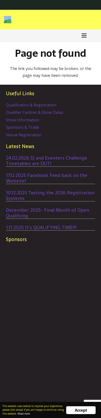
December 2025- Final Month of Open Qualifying (47, 213)
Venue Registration (23, 135)
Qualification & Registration (31, 105)
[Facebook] (85, 5)
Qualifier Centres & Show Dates (34, 112)
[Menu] (84, 35)
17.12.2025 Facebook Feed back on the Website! (46, 178)
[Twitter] (93, 5)
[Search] (94, 35)
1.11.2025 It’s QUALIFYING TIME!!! (41, 227)
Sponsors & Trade (22, 127)
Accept (81, 410)
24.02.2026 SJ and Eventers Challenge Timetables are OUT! (46, 160)
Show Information (22, 120)
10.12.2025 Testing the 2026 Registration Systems (50, 195)
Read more (24, 413)
